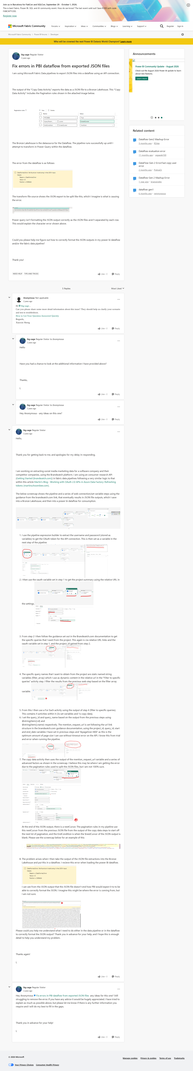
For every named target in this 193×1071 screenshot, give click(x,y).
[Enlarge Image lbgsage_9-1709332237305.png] (71, 846)
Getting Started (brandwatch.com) (34, 478)
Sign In (180, 26)
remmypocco (160, 193)
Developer (55, 34)
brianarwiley (156, 181)
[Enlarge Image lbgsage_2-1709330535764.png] (65, 561)
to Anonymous (57, 339)
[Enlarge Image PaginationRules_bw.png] (66, 118)
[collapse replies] (9, 297)
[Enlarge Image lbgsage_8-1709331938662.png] (51, 796)
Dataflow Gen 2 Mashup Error (154, 177)
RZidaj (157, 143)
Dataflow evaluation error (152, 151)
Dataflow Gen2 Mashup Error (154, 139)
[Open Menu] (182, 34)
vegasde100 (160, 155)
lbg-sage (25, 54)
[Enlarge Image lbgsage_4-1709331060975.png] (51, 656)
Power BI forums (40, 34)
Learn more (126, 41)
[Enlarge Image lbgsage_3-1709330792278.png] (63, 603)
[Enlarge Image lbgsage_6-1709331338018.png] (68, 518)
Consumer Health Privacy (47, 1064)
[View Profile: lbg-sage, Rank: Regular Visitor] (16, 56)
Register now (10, 15)
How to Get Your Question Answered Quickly (38, 316)
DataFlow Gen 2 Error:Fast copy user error (158, 164)
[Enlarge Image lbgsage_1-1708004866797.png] (42, 210)
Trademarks (179, 1058)
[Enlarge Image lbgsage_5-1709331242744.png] (60, 691)
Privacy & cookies (148, 1058)
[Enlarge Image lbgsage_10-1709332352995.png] (49, 874)
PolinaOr (158, 169)
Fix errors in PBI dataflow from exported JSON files (62, 995)
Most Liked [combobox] (117, 288)
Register (170, 26)
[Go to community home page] (26, 26)
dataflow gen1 (146, 189)
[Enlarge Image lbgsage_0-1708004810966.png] (42, 179)
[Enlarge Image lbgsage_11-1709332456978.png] (51, 914)
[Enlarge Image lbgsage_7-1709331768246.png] (51, 749)
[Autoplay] (151, 117)
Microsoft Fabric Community (19, 34)
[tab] (155, 117)
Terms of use (165, 1058)
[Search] (162, 26)
